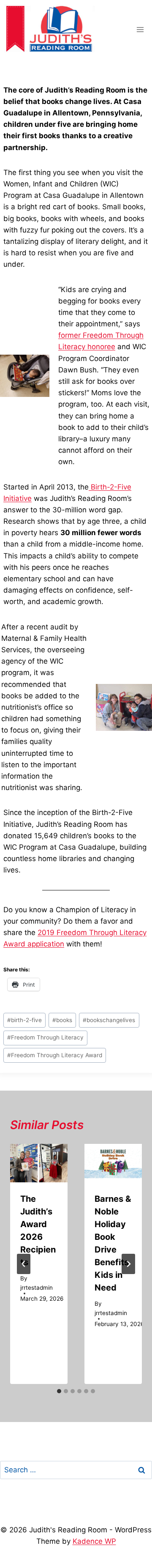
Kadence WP (94, 1541)
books (62, 1020)
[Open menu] (140, 29)
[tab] (59, 1391)
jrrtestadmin (36, 1287)
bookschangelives (109, 1020)
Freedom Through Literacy (45, 1037)
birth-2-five (24, 1020)
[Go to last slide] (23, 1264)
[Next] (128, 1264)
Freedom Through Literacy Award (54, 1055)
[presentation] (39, 1163)
